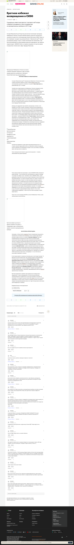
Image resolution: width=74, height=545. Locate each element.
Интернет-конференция (36, 513)
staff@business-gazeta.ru (57, 524)
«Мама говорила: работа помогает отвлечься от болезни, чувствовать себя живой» (59, 18)
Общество (9, 9)
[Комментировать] (48, 22)
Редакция (9, 521)
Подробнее (49, 542)
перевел (33, 82)
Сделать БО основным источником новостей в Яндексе (28, 295)
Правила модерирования (11, 500)
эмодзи (12, 340)
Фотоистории (21, 518)
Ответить (17, 328)
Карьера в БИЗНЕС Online (11, 523)
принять (70, 542)
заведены (24, 263)
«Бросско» (60, 13)
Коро (11, 355)
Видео (20, 515)
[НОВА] (20, 4)
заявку (33, 278)
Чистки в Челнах (16, 9)
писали (41, 184)
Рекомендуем (55, 41)
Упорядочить (41, 312)
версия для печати (41, 305)
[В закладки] (48, 25)
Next (66, 27)
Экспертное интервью (38, 510)
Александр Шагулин (24, 285)
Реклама (21, 521)
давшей (42, 269)
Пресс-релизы (9, 518)
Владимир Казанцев (16, 285)
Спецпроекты (34, 521)
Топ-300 (33, 525)
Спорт (9, 510)
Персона (8, 515)
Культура (21, 510)
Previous (53, 27)
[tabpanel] (59, 18)
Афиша (8, 513)
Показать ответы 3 (11, 328)
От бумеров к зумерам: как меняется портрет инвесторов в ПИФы (59, 44)
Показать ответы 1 (11, 361)
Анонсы (20, 513)
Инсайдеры (34, 518)
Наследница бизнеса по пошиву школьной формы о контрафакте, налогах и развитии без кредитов (58, 23)
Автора (22, 312)
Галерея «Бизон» (35, 523)
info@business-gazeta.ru (57, 517)
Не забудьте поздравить (36, 515)
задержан (26, 234)
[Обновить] (48, 311)
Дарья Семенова (61, 12)
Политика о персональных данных (37, 536)
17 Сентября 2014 (10, 19)
